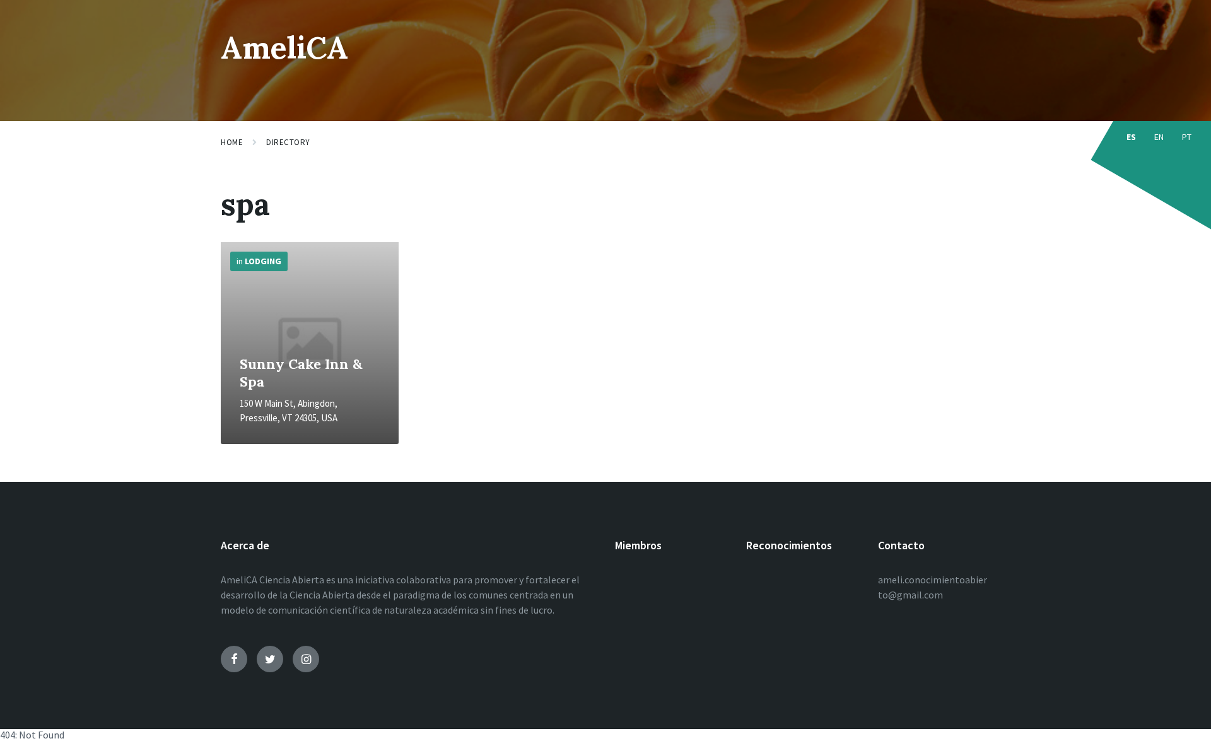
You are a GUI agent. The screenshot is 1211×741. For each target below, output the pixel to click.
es (1131, 137)
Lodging (263, 261)
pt (1187, 137)
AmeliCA (284, 47)
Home (232, 142)
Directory (288, 142)
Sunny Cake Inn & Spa (301, 372)
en (1159, 137)
